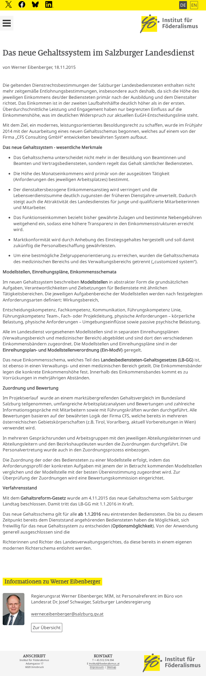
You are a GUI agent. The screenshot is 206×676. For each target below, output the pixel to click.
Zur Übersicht (47, 627)
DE (183, 5)
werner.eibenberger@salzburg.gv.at (67, 614)
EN (194, 5)
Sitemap (111, 667)
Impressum (97, 667)
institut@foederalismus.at (104, 663)
